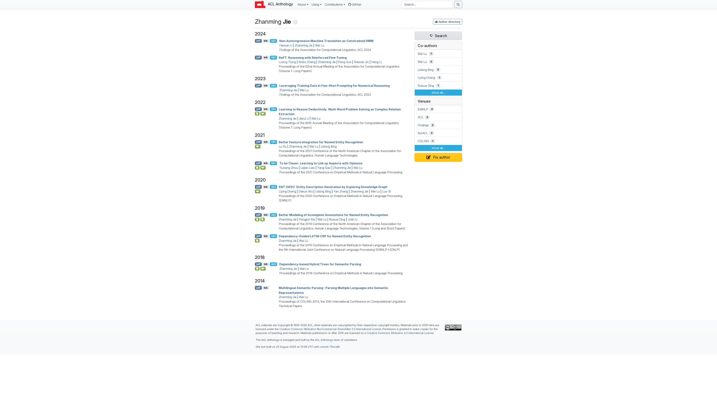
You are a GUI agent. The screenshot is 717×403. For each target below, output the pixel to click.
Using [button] (315, 4)
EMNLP (423, 109)
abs (273, 40)
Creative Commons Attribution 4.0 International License (400, 333)
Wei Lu (319, 45)
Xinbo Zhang (307, 62)
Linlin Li (352, 219)
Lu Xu (283, 146)
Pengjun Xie (307, 219)
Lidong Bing (329, 146)
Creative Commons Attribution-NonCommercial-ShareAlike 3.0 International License (330, 329)
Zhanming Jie (304, 45)
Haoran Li (285, 45)
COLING (423, 141)
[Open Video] (263, 113)
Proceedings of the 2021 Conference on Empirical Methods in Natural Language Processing (340, 172)
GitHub (356, 4)
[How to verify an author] (295, 21)
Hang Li (376, 62)
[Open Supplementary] (257, 219)
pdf (258, 40)
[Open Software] (257, 113)
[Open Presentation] (262, 219)
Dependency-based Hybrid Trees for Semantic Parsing (320, 264)
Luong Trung (287, 62)
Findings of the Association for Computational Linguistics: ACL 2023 (325, 94)
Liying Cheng (287, 191)
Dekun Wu (306, 191)
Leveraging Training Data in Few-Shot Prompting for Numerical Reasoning (334, 86)
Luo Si (386, 191)
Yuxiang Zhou (288, 168)
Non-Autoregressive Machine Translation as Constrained (326, 41)
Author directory (449, 21)
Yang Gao (324, 168)
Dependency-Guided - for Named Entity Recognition (325, 236)
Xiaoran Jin (361, 62)
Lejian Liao (307, 168)
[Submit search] (458, 4)
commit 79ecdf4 (330, 346)
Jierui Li (304, 118)
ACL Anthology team (327, 339)
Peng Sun (344, 62)
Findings (423, 125)
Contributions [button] (334, 4)
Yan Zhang (340, 191)
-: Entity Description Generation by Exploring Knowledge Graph (333, 187)
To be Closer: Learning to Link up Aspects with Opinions (320, 163)
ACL (420, 117)
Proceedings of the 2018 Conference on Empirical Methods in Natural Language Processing (341, 273)
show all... (438, 92)
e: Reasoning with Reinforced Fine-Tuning (313, 57)
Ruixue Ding (337, 219)
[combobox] (427, 4)
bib (266, 40)
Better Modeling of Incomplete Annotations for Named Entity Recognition (333, 215)
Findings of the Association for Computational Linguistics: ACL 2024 (325, 50)
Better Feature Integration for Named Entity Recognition (321, 142)
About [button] (301, 4)
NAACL (423, 133)
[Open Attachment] (257, 240)
